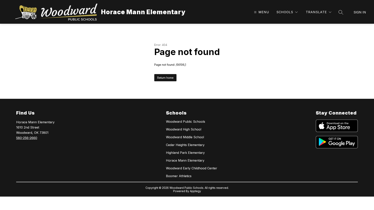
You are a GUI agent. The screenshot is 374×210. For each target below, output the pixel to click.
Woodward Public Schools (185, 121)
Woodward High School (183, 129)
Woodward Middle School (185, 137)
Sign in (360, 12)
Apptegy (195, 191)
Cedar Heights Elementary (185, 145)
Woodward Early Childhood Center (191, 168)
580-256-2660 (26, 138)
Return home (165, 77)
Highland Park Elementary (185, 153)
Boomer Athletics (178, 176)
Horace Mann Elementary (185, 160)
